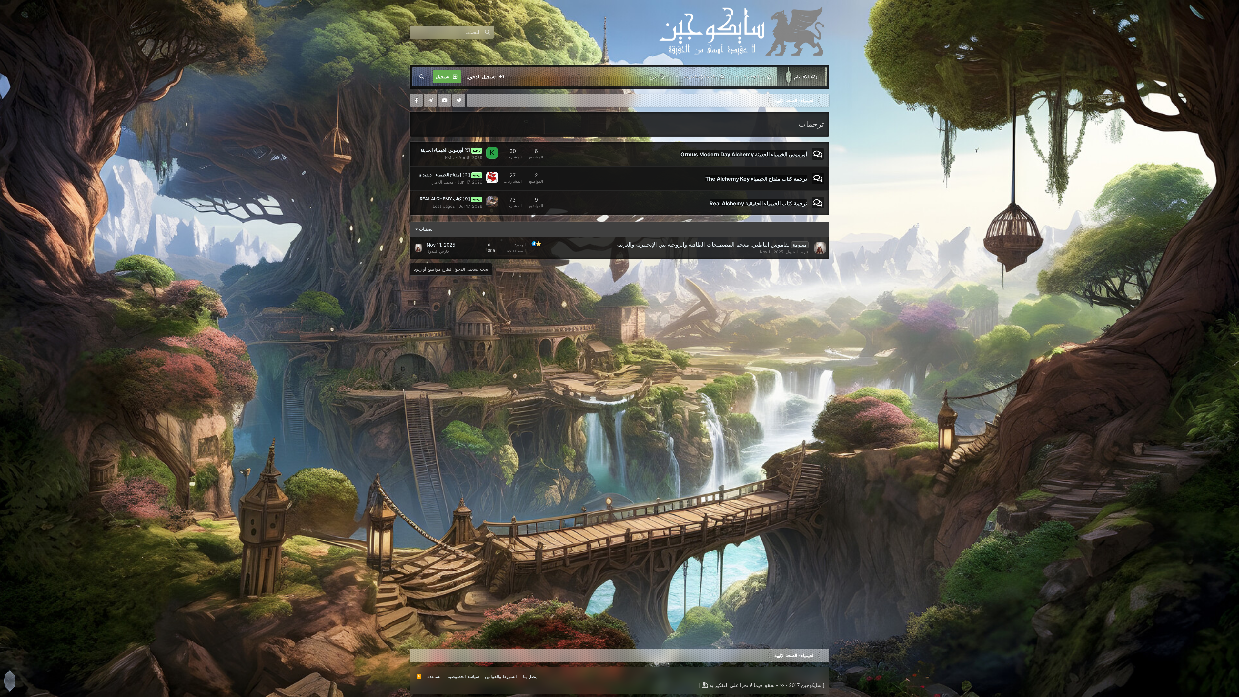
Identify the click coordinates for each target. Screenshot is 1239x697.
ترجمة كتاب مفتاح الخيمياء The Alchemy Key (756, 179)
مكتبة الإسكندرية (701, 76)
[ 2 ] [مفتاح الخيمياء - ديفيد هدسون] (444, 174)
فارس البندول (797, 251)
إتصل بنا (530, 676)
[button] (785, 76)
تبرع (653, 76)
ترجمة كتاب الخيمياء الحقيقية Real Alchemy (758, 203)
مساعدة (434, 676)
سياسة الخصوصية (463, 676)
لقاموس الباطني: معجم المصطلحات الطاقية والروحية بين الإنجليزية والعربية (703, 244)
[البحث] (422, 76)
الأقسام (801, 76)
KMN (450, 157)
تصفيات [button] (426, 229)
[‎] (824, 100)
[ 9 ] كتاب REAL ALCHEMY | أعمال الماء (438, 198)
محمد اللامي (442, 182)
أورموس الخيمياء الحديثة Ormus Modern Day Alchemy (743, 154)
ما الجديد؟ (754, 76)
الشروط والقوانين (501, 676)
